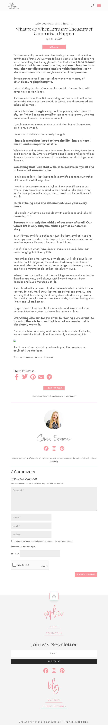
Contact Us (54, 633)
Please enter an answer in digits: (23, 546)
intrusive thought (57, 396)
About (54, 626)
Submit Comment (86, 574)
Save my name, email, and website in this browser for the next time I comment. (43, 541)
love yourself (70, 396)
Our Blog (54, 699)
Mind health (64, 23)
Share (55, 47)
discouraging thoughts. (41, 396)
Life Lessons (44, 23)
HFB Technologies (76, 722)
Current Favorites (54, 706)
